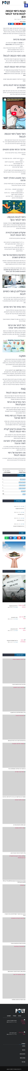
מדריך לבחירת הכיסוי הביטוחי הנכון (18, 853)
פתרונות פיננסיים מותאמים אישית (18, 943)
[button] (26, 5)
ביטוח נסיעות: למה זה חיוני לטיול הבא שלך (16, 740)
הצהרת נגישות (22, 1057)
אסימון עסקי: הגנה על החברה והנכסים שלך (16, 971)
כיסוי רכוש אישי (21, 514)
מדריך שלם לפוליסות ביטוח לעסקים (17, 712)
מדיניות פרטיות (22, 1054)
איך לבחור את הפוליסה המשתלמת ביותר (16, 768)
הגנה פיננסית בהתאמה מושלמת (18, 999)
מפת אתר (23, 1061)
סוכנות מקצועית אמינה (12, 1020)
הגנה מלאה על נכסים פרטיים (19, 825)
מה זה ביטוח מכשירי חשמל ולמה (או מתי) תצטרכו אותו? (15, 914)
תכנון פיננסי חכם (13, 1032)
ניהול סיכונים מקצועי (19, 508)
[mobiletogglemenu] (25, 2)
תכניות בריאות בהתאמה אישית (18, 684)
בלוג (22, 588)
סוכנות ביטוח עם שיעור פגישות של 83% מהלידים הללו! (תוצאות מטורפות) (14, 881)
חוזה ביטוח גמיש (20, 520)
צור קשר (23, 1050)
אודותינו (23, 1046)
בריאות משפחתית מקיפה (18, 526)
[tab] (19, 1016)
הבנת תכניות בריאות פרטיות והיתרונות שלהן (15, 591)
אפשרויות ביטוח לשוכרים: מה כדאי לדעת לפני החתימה (14, 797)
